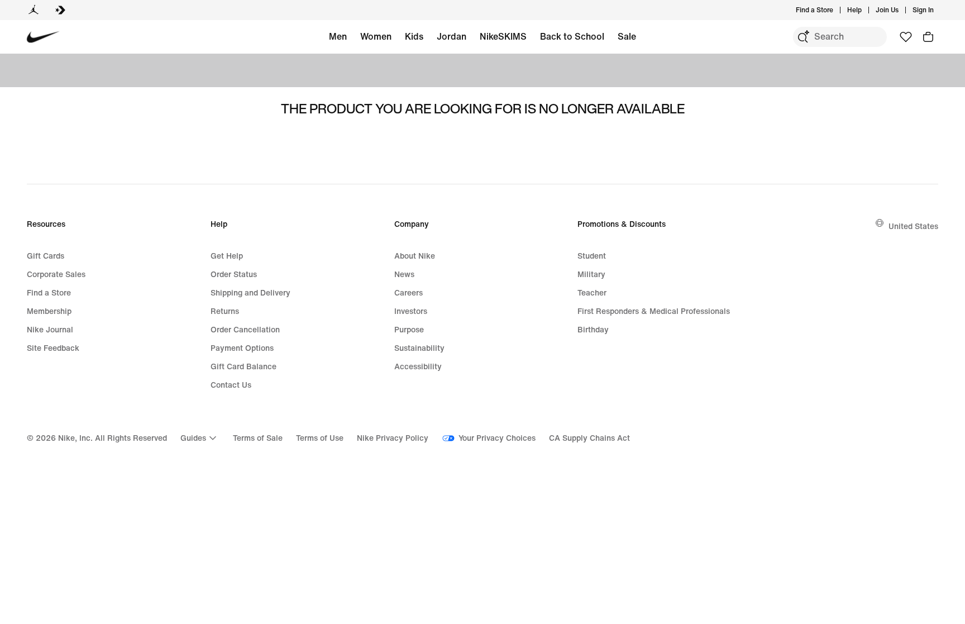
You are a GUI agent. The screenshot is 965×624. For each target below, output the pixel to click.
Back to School (572, 36)
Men (338, 36)
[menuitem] (865, 10)
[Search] (803, 37)
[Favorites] (906, 37)
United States (913, 226)
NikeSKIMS (503, 36)
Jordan (451, 36)
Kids (414, 36)
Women (375, 36)
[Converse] (60, 10)
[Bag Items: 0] (928, 37)
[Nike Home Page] (43, 37)
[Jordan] (33, 10)
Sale (627, 36)
